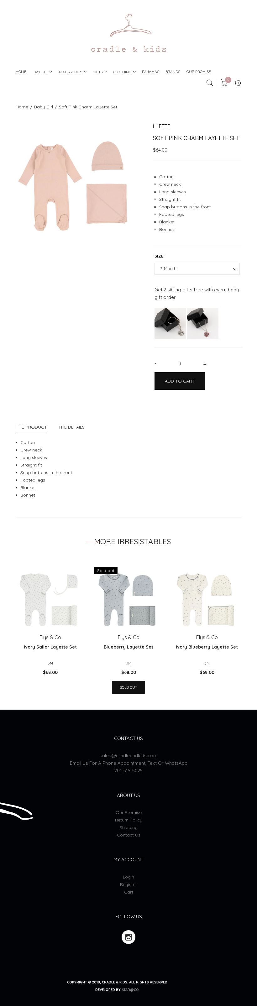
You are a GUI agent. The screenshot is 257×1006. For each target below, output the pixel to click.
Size (159, 255)
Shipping (129, 827)
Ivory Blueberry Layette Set (207, 647)
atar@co (130, 990)
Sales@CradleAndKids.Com (128, 755)
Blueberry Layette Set (128, 647)
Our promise (129, 812)
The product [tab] (31, 427)
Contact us (128, 835)
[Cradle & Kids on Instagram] (128, 937)
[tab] (34, 427)
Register (128, 884)
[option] (80, 187)
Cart (128, 892)
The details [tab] (71, 427)
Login (128, 877)
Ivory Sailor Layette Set (50, 647)
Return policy (128, 820)
